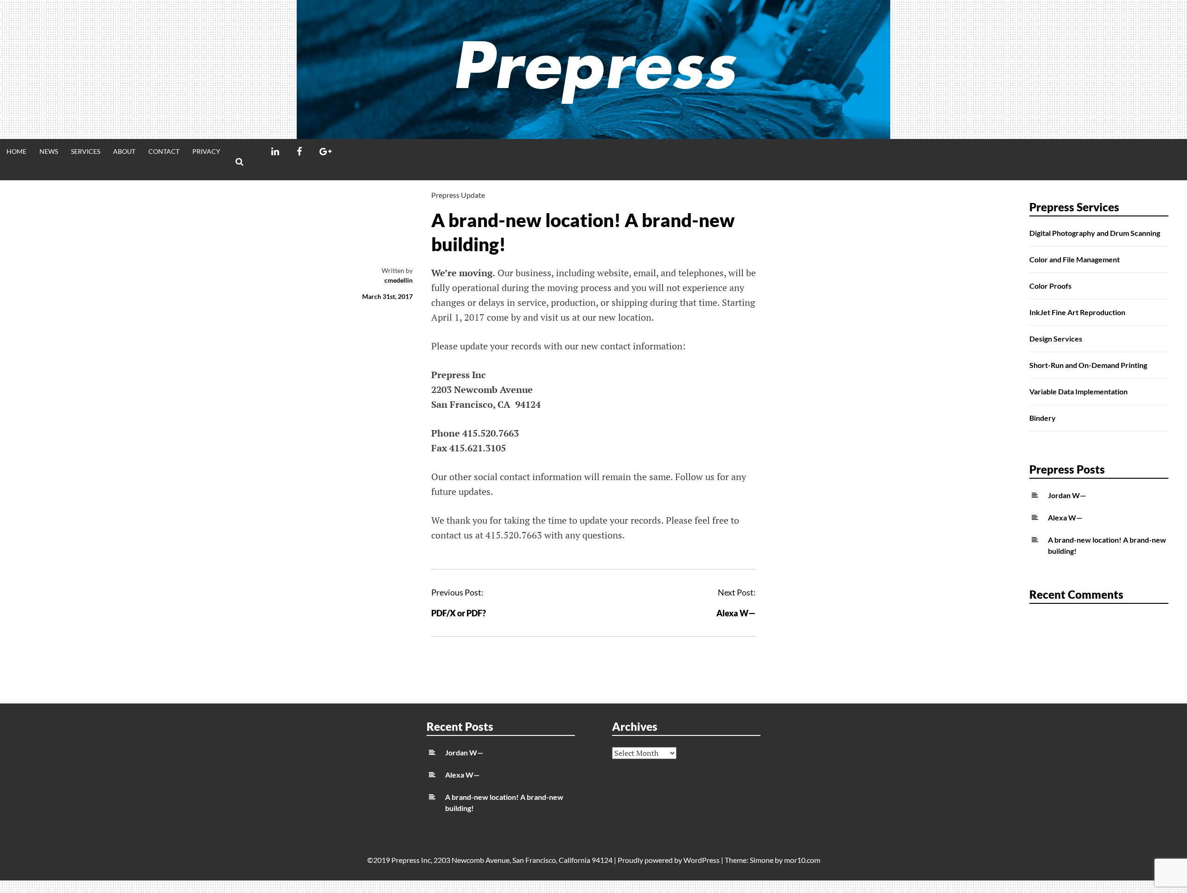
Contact (163, 151)
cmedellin (398, 280)
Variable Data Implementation (1078, 391)
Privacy (206, 151)
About (124, 151)
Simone (761, 859)
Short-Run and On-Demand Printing (1088, 365)
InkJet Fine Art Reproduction (1077, 312)
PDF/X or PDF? (458, 613)
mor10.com (802, 859)
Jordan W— (1067, 495)
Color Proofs (1050, 285)
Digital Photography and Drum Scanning (1094, 232)
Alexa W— (736, 613)
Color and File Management (1074, 259)
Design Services (1055, 338)
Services (85, 151)
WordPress (701, 859)
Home (16, 151)
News (48, 151)
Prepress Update (458, 194)
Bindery (1042, 417)
